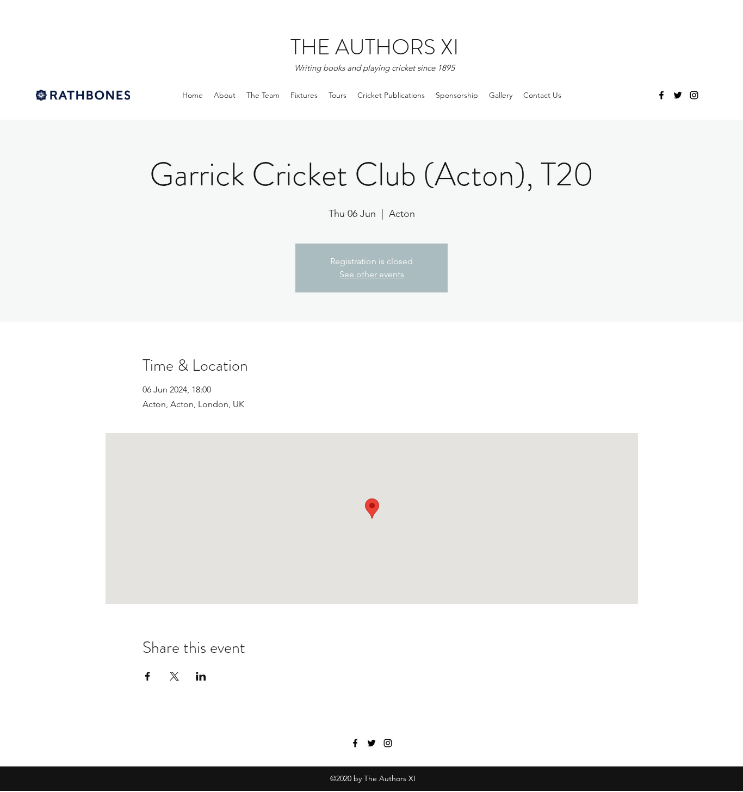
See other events (371, 274)
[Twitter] (677, 95)
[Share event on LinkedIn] (201, 676)
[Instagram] (694, 95)
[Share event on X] (174, 676)
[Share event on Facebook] (148, 676)
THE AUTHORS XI (374, 47)
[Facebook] (661, 95)
